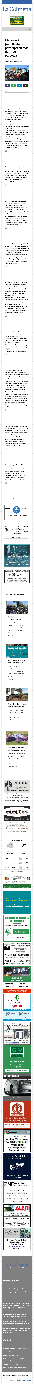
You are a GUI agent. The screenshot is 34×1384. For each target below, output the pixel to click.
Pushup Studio (26, 1380)
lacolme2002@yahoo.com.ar (17, 1368)
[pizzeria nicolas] (17, 979)
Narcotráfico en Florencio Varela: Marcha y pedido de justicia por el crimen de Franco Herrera (16, 1330)
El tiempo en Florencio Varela (17, 871)
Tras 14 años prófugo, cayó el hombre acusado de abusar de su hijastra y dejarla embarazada (15, 1291)
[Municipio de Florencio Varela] (17, 902)
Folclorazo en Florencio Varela (13, 1298)
